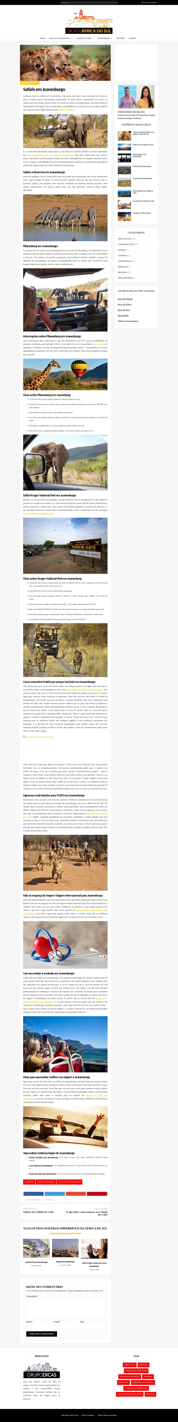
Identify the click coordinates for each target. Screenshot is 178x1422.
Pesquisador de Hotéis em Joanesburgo (84, 690)
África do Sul (125, 239)
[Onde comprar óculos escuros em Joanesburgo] (94, 1249)
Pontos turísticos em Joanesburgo (139, 155)
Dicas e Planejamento (59, 38)
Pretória (120, 38)
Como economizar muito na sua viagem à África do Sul (143, 133)
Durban (132, 38)
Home (42, 38)
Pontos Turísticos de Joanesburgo (69, 1182)
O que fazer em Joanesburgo (142, 178)
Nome (29, 1322)
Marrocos (123, 267)
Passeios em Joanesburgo (45, 1182)
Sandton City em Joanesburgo (36, 1262)
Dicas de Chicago (125, 299)
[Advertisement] (136, 63)
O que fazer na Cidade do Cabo (143, 201)
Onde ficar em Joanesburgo (142, 166)
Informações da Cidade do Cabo (136, 1371)
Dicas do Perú (124, 310)
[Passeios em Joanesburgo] (65, 1248)
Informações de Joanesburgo (129, 1376)
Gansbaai (122, 256)
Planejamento (123, 1382)
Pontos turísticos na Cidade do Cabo (143, 192)
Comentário (49, 1200)
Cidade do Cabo (84, 38)
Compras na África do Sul (141, 213)
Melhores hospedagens (128, 321)
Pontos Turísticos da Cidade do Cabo (130, 1394)
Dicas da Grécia (124, 305)
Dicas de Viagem (148, 3)
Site (82, 1322)
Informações (143, 1365)
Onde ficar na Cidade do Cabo (143, 145)
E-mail (57, 1322)
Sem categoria (125, 278)
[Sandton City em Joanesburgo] (36, 1248)
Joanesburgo (104, 38)
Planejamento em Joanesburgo (143, 1382)
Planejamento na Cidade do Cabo (136, 1388)
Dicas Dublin (123, 316)
